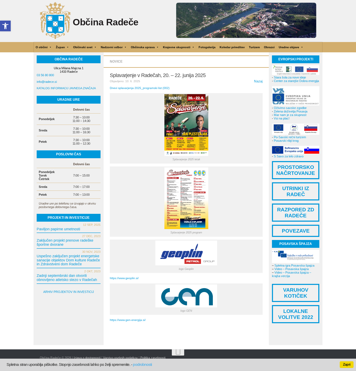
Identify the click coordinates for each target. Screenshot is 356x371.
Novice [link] (116, 61)
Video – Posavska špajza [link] (291, 269)
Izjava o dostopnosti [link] (87, 357)
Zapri (346, 364)
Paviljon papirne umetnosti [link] (58, 229)
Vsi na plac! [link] (281, 118)
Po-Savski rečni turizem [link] (290, 137)
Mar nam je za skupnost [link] (290, 115)
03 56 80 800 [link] (45, 75)
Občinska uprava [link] (143, 47)
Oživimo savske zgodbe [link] (290, 108)
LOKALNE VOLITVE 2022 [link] (295, 314)
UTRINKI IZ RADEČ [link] (295, 191)
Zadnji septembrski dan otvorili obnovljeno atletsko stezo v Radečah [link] (67, 278)
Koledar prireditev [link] (232, 47)
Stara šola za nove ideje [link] (290, 77)
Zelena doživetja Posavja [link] (290, 111)
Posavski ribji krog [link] (286, 140)
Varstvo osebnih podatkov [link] (120, 357)
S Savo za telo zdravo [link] (288, 156)
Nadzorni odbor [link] (112, 47)
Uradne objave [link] (289, 47)
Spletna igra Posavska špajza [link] (294, 265)
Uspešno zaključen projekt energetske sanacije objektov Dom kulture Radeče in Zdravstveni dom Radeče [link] (68, 260)
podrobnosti (142, 364)
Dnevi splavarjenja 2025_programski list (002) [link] (140, 88)
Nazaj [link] (258, 81)
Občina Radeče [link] (105, 22)
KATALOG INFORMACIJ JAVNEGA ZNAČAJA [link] (66, 88)
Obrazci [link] (269, 47)
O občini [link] (42, 47)
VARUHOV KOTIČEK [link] (295, 293)
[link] (5, 26)
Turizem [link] (254, 47)
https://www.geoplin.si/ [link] (124, 278)
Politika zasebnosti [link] (152, 357)
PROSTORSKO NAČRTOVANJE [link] (295, 170)
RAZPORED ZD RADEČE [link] (295, 212)
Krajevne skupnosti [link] (176, 47)
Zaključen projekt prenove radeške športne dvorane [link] (65, 242)
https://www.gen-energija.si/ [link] (128, 320)
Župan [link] (60, 47)
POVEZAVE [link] (296, 231)
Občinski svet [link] (83, 47)
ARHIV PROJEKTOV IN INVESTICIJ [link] (68, 292)
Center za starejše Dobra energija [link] (296, 81)
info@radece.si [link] (47, 81)
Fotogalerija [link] (207, 47)
